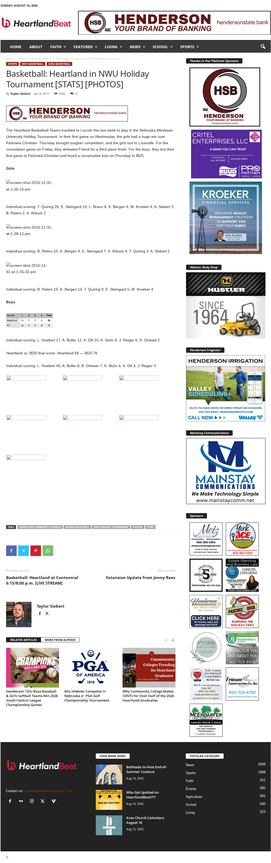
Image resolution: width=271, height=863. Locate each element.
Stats (150, 527)
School (160, 46)
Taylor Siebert (20, 94)
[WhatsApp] (48, 550)
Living (111, 46)
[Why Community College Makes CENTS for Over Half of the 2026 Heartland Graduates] (149, 668)
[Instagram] (33, 802)
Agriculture (194, 797)
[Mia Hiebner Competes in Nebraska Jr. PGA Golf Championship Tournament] (90, 668)
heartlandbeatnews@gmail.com (49, 791)
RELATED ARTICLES (23, 640)
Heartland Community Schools (40, 527)
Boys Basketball (41, 58)
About (35, 46)
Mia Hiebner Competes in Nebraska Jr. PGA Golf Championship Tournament (86, 696)
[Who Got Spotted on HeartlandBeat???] (109, 800)
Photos (138, 527)
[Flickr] (22, 802)
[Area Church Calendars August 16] (109, 825)
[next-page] (172, 640)
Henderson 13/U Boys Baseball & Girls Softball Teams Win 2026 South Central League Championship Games (32, 698)
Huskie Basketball (77, 527)
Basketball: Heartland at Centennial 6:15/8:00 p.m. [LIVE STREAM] (42, 580)
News (135, 46)
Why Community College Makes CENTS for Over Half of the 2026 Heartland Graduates (148, 696)
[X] (23, 550)
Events (191, 789)
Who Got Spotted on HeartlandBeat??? (142, 794)
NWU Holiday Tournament (111, 527)
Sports (187, 46)
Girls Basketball (59, 64)
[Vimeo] (54, 802)
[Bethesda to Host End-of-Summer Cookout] (109, 774)
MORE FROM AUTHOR (60, 640)
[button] (263, 47)
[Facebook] (11, 550)
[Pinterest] (35, 550)
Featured (83, 46)
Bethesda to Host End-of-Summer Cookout (146, 769)
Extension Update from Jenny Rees (140, 577)
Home (15, 46)
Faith (55, 46)
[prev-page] (166, 640)
